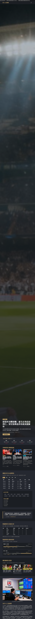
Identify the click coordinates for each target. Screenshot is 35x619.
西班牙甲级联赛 (6, 501)
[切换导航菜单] (31, 2)
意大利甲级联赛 (6, 504)
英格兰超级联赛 (6, 500)
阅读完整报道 (6, 434)
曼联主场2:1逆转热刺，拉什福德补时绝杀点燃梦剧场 (7, 458)
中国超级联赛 (5, 505)
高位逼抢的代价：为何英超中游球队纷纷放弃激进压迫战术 (27, 458)
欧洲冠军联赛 (5, 502)
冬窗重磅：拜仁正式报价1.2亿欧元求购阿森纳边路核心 (17, 458)
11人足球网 (6, 2)
